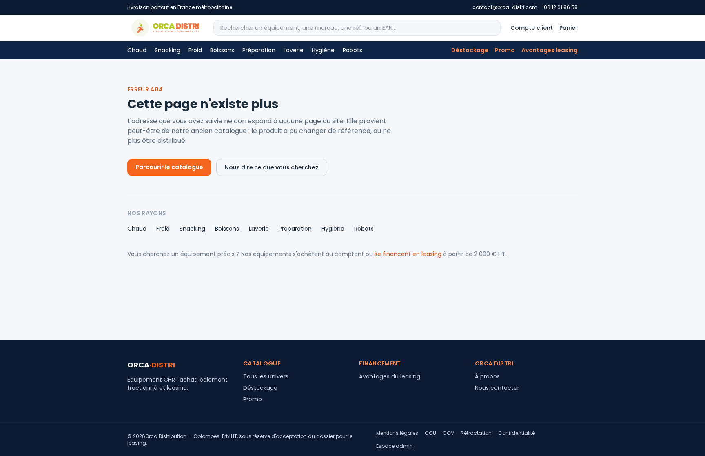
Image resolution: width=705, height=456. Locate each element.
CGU (430, 433)
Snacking (167, 50)
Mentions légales (397, 433)
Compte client (531, 28)
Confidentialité (516, 433)
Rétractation (476, 433)
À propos (487, 376)
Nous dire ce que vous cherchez (272, 167)
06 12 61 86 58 (561, 7)
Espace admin (394, 446)
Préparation (258, 50)
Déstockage (469, 50)
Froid (195, 50)
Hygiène (323, 50)
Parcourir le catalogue (169, 167)
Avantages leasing (549, 50)
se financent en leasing (408, 254)
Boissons (222, 50)
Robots (352, 50)
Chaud (136, 50)
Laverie (294, 50)
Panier (568, 28)
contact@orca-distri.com (504, 7)
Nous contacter (497, 388)
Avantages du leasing (389, 376)
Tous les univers (265, 376)
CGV (448, 433)
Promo (505, 50)
